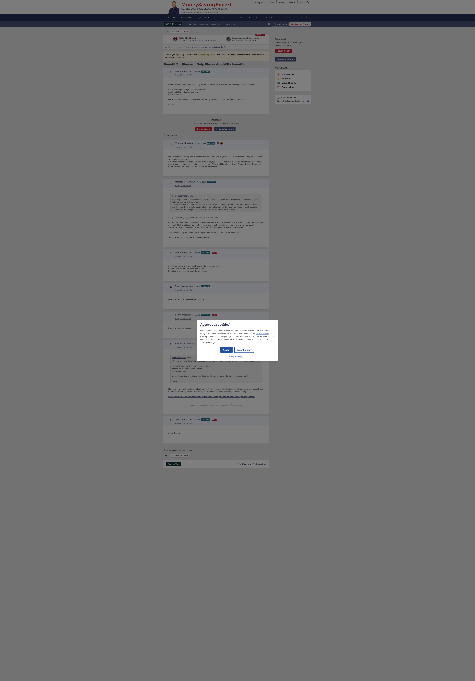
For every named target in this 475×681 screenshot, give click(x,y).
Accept (226, 350)
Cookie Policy (262, 333)
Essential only (244, 350)
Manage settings (235, 356)
